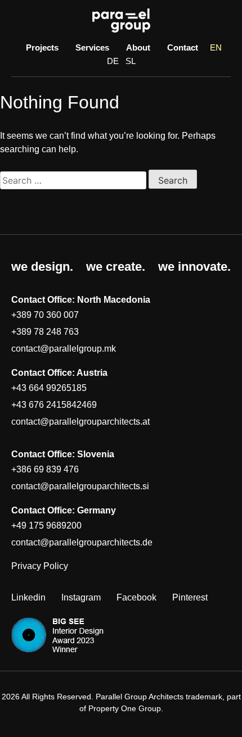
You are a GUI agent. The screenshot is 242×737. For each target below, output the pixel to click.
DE (113, 61)
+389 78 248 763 (45, 331)
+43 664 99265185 (49, 388)
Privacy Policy (39, 566)
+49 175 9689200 (46, 525)
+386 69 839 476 (45, 469)
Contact (182, 47)
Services (92, 47)
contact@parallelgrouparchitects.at (80, 421)
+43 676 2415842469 (54, 405)
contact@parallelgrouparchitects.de (82, 542)
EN (216, 47)
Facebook (136, 597)
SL (131, 61)
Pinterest (190, 597)
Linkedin (28, 597)
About (138, 47)
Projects (42, 47)
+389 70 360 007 (45, 315)
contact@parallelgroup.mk (63, 348)
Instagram (81, 597)
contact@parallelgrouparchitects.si (80, 486)
